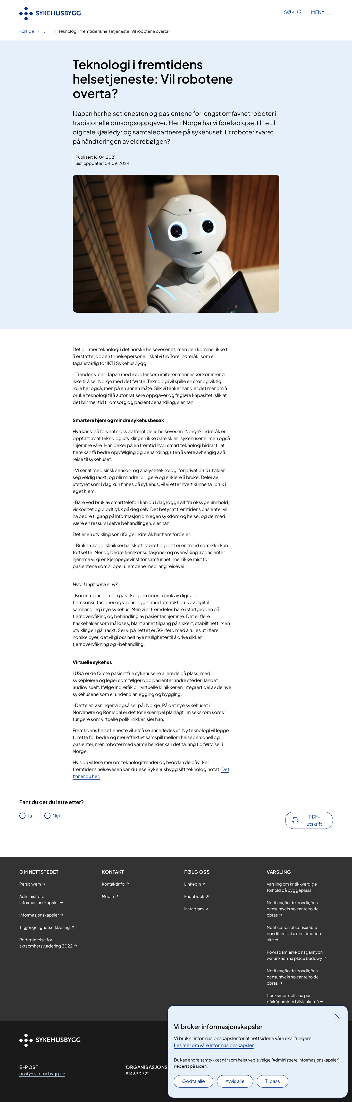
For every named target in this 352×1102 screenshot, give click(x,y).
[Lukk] (337, 1016)
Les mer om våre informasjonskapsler (214, 1045)
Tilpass (272, 1081)
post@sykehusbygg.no (42, 1073)
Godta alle (193, 1081)
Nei (56, 816)
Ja (30, 816)
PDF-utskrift (314, 820)
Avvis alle (235, 1081)
